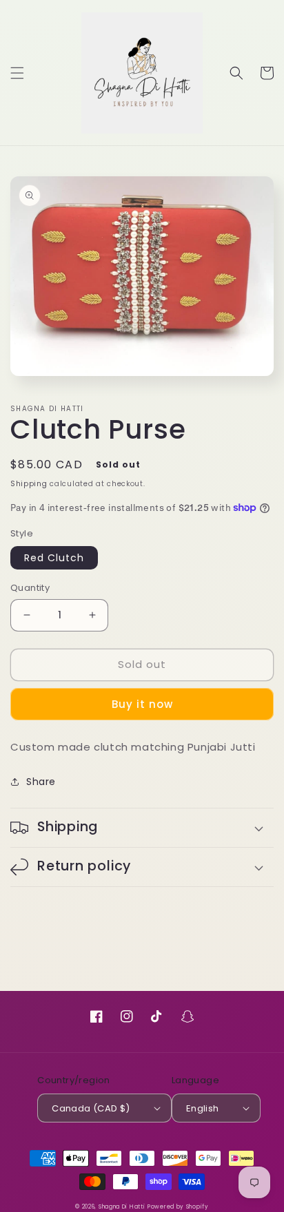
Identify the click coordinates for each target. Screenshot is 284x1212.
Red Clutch (54, 558)
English (202, 1108)
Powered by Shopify (178, 1207)
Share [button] (41, 781)
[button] (17, 73)
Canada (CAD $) (91, 1108)
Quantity (30, 587)
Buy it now (142, 704)
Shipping (29, 484)
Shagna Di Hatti (122, 1207)
